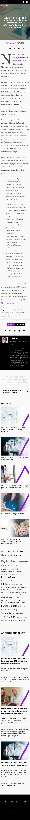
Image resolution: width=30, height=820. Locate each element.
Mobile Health (20, 592)
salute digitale (12, 602)
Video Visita (7, 620)
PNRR (17, 597)
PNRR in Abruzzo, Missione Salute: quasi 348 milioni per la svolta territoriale (13, 430)
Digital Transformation (8, 312)
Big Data (18, 551)
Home (2, 5)
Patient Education (8, 597)
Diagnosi (11, 557)
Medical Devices (20, 587)
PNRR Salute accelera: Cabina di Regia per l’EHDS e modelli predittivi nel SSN (14, 487)
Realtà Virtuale (4, 602)
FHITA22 (19, 571)
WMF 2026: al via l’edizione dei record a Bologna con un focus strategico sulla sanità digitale (15, 679)
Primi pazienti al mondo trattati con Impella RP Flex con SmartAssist (12, 392)
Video (2, 620)
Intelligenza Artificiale (11, 584)
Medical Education (7, 589)
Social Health (5, 610)
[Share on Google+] (14, 49)
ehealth (15, 571)
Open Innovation (17, 595)
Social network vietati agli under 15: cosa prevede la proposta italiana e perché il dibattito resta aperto (13, 721)
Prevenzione (6, 600)
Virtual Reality (14, 620)
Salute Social (21, 602)
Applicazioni (9, 310)
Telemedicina (16, 314)
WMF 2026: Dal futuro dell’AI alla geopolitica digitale (12, 784)
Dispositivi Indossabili (9, 569)
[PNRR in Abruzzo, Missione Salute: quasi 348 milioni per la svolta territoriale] (15, 416)
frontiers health (6, 574)
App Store (10, 303)
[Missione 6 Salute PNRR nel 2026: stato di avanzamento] (15, 446)
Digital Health (18, 310)
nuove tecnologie (6, 595)
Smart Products (22, 606)
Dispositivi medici (6, 571)
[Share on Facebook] (6, 49)
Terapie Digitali (6, 316)
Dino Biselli (11, 43)
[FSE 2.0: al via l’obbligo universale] (15, 502)
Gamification (15, 574)
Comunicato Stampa (11, 555)
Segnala (21, 324)
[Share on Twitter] (10, 49)
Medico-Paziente (7, 592)
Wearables (23, 620)
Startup (14, 609)
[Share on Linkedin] (23, 49)
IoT (23, 584)
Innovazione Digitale (9, 581)
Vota (11, 324)
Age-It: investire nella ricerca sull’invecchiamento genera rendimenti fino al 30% (11, 542)
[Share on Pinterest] (19, 49)
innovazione (19, 312)
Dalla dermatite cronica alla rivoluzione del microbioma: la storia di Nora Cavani (14, 711)
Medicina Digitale (18, 589)
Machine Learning (7, 587)
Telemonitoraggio (19, 613)
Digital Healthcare (23, 561)
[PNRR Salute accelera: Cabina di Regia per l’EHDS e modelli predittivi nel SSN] (15, 474)
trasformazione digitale (22, 617)
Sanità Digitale (6, 314)
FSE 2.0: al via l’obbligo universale (12, 514)
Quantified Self (17, 600)
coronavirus (4, 558)
